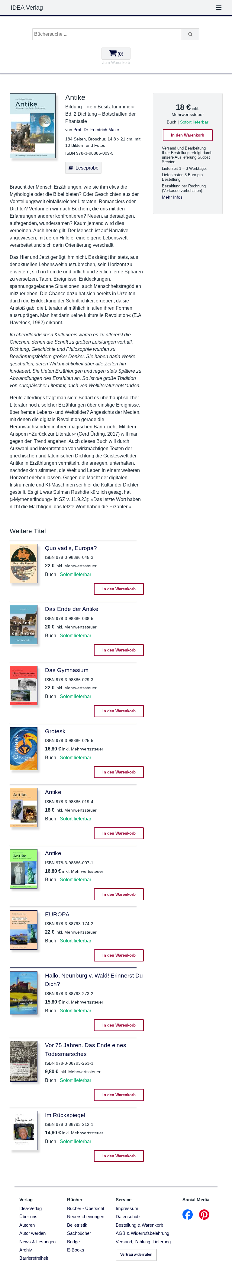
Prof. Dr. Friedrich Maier (96, 129)
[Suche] (191, 34)
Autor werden (32, 1233)
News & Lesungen (37, 1241)
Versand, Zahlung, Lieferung (143, 1241)
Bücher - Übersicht (85, 1208)
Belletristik (77, 1225)
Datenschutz (128, 1216)
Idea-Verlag (30, 1208)
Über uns (28, 1216)
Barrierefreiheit (33, 1258)
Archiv (25, 1249)
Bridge (73, 1241)
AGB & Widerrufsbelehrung (142, 1233)
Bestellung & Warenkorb (139, 1225)
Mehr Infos (172, 197)
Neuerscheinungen (85, 1216)
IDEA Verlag (27, 7)
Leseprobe (85, 167)
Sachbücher (79, 1233)
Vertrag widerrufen (136, 1254)
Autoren (27, 1225)
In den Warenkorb (187, 135)
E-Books (75, 1249)
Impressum (127, 1208)
